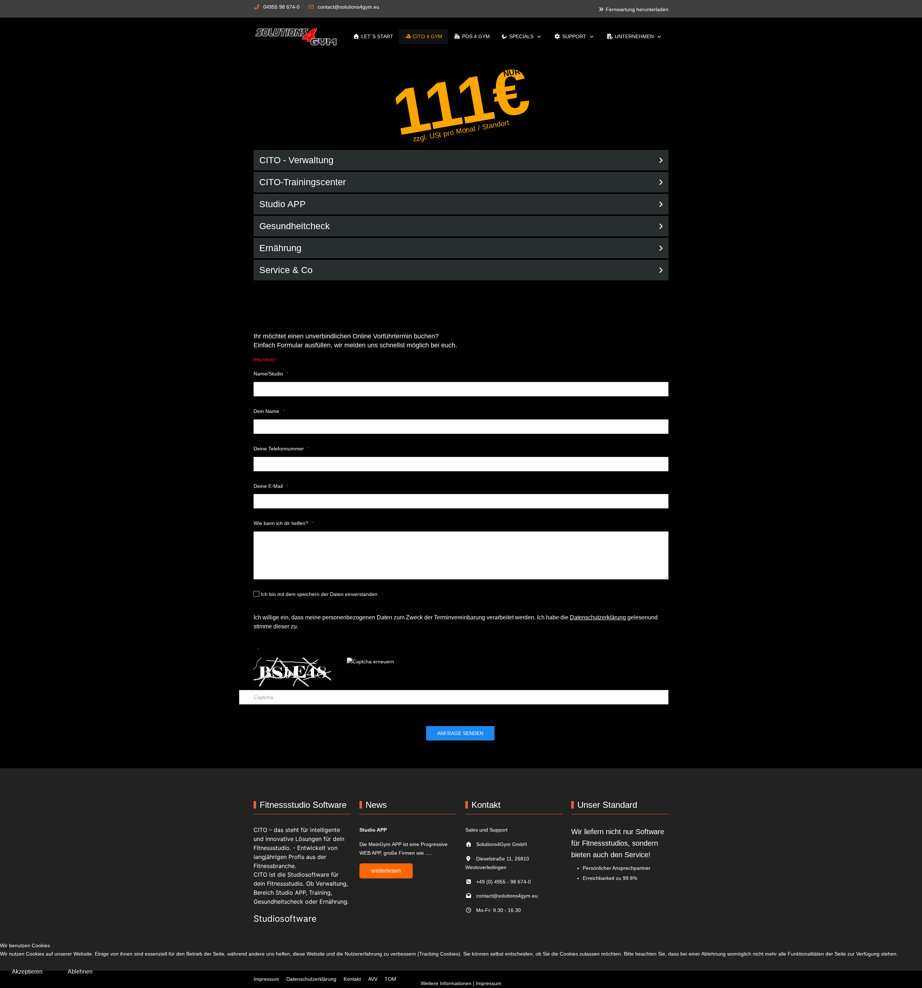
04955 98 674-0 (281, 7)
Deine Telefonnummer (279, 448)
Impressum (488, 983)
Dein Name (266, 411)
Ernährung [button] (280, 248)
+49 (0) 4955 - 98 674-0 (501, 882)
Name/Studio (268, 374)
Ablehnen (80, 972)
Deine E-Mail (268, 486)
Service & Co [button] (286, 270)
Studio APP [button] (282, 204)
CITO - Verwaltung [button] (296, 160)
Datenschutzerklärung (598, 617)
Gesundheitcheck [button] (294, 226)
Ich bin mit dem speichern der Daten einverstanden (318, 594)
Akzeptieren (27, 972)
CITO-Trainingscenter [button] (302, 182)
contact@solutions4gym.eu (348, 7)
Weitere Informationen (446, 983)
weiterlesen (386, 871)
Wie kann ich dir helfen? (281, 523)
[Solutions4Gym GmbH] (298, 36)
